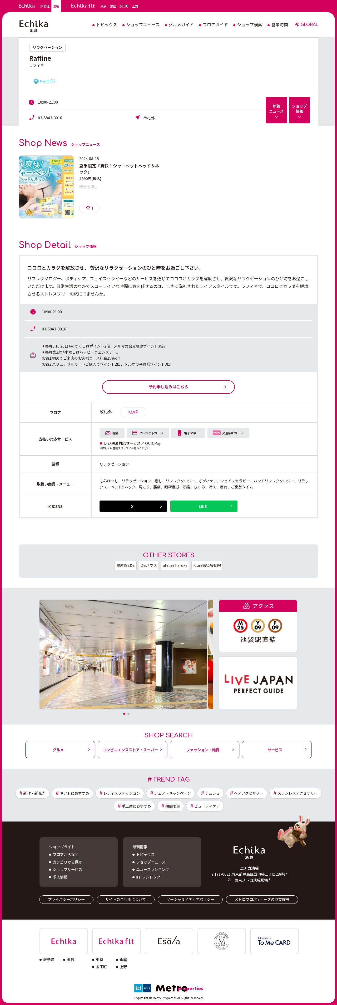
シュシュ (212, 793)
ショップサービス (67, 869)
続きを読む (88, 186)
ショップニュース (150, 862)
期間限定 (172, 806)
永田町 (124, 6)
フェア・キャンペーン (172, 793)
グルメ (58, 749)
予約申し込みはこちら (168, 386)
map (133, 412)
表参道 (45, 6)
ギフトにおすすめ (74, 793)
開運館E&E (125, 565)
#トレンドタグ (148, 877)
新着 (276, 108)
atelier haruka (175, 565)
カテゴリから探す (67, 862)
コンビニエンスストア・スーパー (130, 749)
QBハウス (149, 565)
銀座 (113, 6)
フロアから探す (65, 854)
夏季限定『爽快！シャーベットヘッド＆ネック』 (119, 168)
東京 (103, 6)
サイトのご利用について (125, 899)
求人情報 (60, 877)
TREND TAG (171, 779)
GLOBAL (309, 24)
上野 (135, 6)
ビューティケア (207, 806)
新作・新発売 (34, 793)
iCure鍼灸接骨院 (207, 565)
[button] (124, 714)
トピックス (145, 854)
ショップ (299, 108)
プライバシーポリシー (66, 899)
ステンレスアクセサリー (297, 793)
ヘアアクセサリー (248, 793)
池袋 (56, 6)
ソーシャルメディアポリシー (190, 899)
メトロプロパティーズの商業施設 (262, 899)
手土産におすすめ (136, 806)
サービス (274, 749)
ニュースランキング (152, 869)
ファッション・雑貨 (202, 749)
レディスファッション (121, 793)
